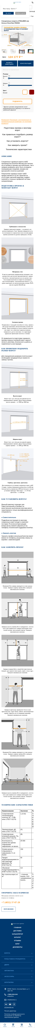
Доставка (17, 931)
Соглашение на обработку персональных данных (12, 1016)
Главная (17, 927)
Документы (17, 947)
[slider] (9, 78)
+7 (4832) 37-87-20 (10, 902)
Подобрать (17, 101)
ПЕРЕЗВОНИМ (8, 909)
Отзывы (17, 940)
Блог (17, 944)
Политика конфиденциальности (14, 1014)
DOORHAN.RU (9, 1007)
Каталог (17, 937)
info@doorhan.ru (12, 999)
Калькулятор (17, 934)
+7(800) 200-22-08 (12, 994)
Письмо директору (10, 1011)
